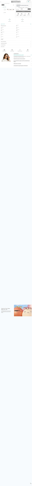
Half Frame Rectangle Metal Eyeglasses (6, 3)
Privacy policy (2, 46)
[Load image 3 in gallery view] (4, 12)
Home (2, 3)
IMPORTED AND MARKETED (4, 43)
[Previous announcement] (10, 0)
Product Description (3, 41)
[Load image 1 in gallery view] (4, 7)
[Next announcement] (21, 0)
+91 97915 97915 (28, 0)
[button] (0, 2)
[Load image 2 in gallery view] (4, 10)
